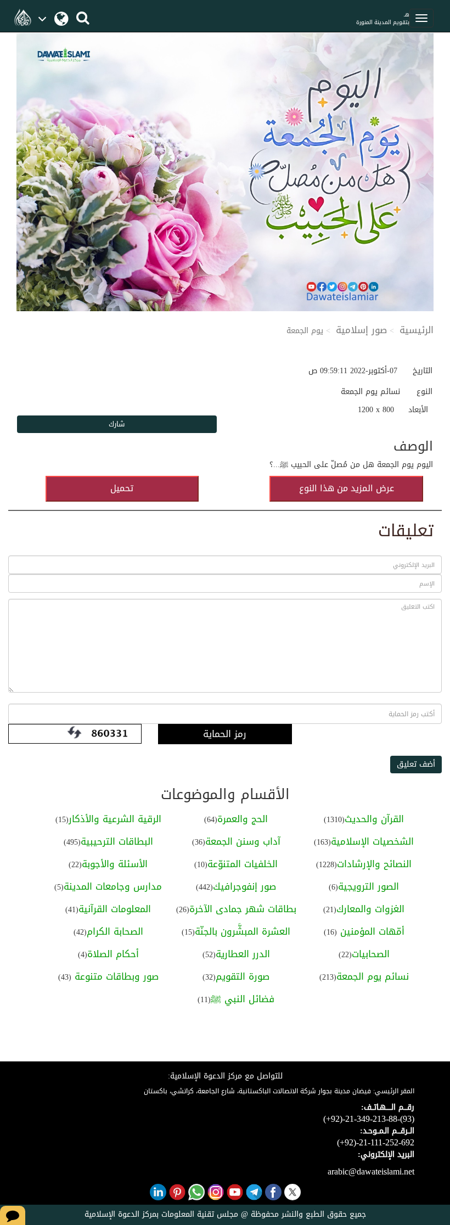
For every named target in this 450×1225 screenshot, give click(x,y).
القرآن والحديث (374, 819)
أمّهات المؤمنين (370, 931)
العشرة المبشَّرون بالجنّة (242, 931)
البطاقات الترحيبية (117, 841)
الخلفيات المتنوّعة (242, 864)
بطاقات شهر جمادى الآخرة (242, 909)
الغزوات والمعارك (370, 909)
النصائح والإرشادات (374, 864)
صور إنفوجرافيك (244, 886)
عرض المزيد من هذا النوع (346, 488)
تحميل (121, 488)
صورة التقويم (242, 976)
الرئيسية (417, 330)
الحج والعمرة (242, 819)
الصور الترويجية (368, 886)
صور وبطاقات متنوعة (115, 976)
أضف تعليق (416, 764)
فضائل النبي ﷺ (242, 999)
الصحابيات (371, 954)
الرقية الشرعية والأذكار (115, 819)
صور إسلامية (361, 330)
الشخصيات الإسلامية (372, 841)
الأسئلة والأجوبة (115, 864)
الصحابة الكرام (115, 931)
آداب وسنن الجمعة (242, 841)
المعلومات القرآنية (114, 909)
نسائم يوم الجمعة (372, 976)
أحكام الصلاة (113, 954)
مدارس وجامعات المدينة (113, 886)
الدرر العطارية (243, 954)
